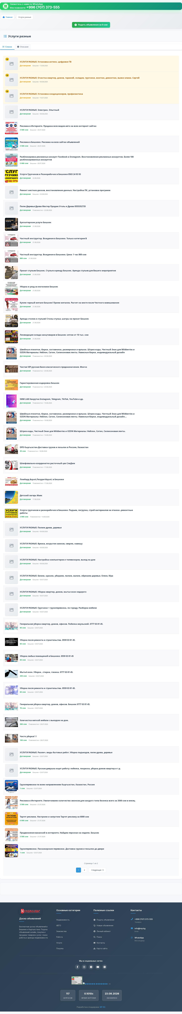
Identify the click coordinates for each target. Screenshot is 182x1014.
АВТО (58, 925)
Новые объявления (105, 925)
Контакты (101, 943)
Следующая (96, 870)
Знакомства (61, 931)
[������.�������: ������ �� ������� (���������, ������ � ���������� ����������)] (95, 983)
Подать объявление (105, 920)
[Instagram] (84, 966)
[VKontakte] (104, 966)
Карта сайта (102, 948)
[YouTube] (97, 966)
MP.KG (102, 1007)
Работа (59, 937)
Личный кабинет (104, 931)
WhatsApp (139, 938)
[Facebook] (77, 966)
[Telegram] (91, 966)
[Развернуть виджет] (178, 6)
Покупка (59, 948)
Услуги (59, 943)
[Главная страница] (30, 912)
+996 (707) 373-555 (43, 7)
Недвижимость (63, 920)
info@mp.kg (140, 928)
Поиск (99, 937)
